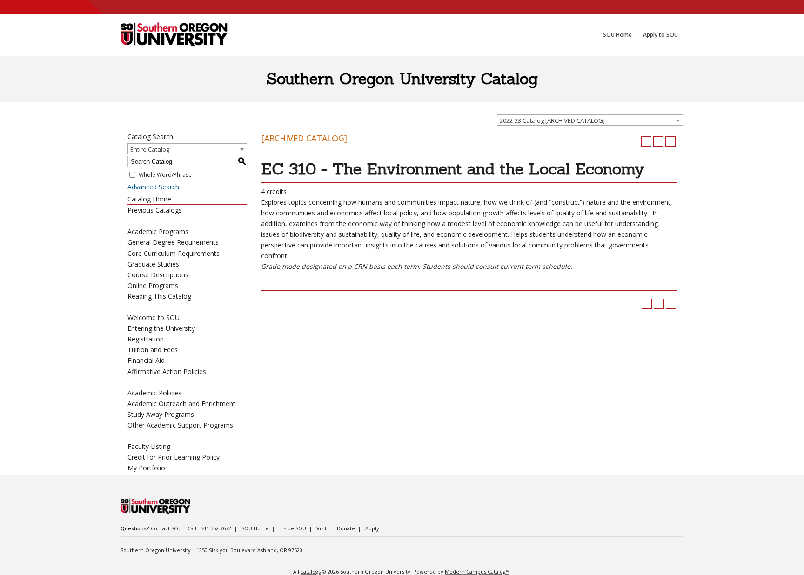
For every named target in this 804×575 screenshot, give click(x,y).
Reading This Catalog (159, 296)
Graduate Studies (153, 264)
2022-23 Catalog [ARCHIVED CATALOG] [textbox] (552, 120)
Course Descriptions (157, 274)
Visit (321, 528)
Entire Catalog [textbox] (149, 149)
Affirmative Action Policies (166, 371)
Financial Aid (146, 360)
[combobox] (590, 120)
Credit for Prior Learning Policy (173, 457)
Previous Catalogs (154, 210)
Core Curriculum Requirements (173, 253)
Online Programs (152, 285)
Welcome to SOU (153, 317)
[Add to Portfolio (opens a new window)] (646, 141)
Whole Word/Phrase (165, 175)
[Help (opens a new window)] (670, 141)
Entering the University (161, 328)
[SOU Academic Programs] (174, 34)
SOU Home (255, 528)
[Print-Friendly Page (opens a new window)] (658, 141)
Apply (372, 528)
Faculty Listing (148, 446)
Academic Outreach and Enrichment (181, 403)
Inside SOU (292, 528)
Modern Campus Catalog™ (477, 571)
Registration (145, 338)
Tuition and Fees (152, 349)
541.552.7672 (216, 528)
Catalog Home (149, 198)
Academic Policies (154, 392)
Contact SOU (166, 528)
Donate (346, 528)
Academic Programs (157, 231)
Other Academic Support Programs (180, 425)
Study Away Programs (160, 414)
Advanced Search (153, 186)
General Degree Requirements (173, 242)
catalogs (311, 571)
